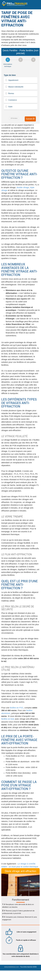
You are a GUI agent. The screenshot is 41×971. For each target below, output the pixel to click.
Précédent (14, 118)
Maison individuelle (15, 87)
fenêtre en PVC (16, 708)
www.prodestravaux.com (11, 967)
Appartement (13, 80)
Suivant (29, 119)
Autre (10, 107)
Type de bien (10, 75)
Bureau (11, 93)
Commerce (12, 100)
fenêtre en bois (7, 719)
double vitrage (23, 187)
